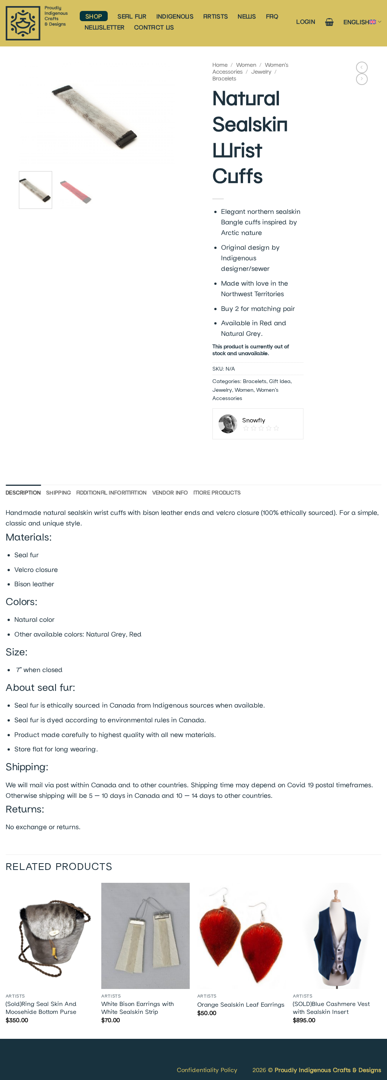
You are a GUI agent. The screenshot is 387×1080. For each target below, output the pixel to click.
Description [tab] (23, 492)
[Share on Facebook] (220, 451)
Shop (93, 16)
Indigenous (175, 16)
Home (220, 64)
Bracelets (224, 78)
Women (246, 64)
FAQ (272, 16)
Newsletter (104, 27)
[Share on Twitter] (234, 451)
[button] (305, 21)
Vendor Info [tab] (170, 492)
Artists (215, 16)
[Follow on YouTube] (35, 1060)
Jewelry (261, 71)
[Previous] (31, 113)
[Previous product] (362, 79)
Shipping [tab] (58, 492)
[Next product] (362, 67)
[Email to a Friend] (250, 451)
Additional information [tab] (111, 492)
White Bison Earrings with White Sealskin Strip (137, 1007)
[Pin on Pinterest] (265, 451)
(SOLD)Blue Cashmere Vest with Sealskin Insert (331, 1007)
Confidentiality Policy (207, 1069)
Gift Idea (280, 381)
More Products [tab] (217, 492)
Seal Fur (132, 16)
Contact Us (154, 27)
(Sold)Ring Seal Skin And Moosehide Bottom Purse (41, 1007)
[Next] (162, 113)
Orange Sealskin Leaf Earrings (241, 1004)
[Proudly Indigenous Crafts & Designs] (37, 23)
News (247, 16)
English (356, 21)
